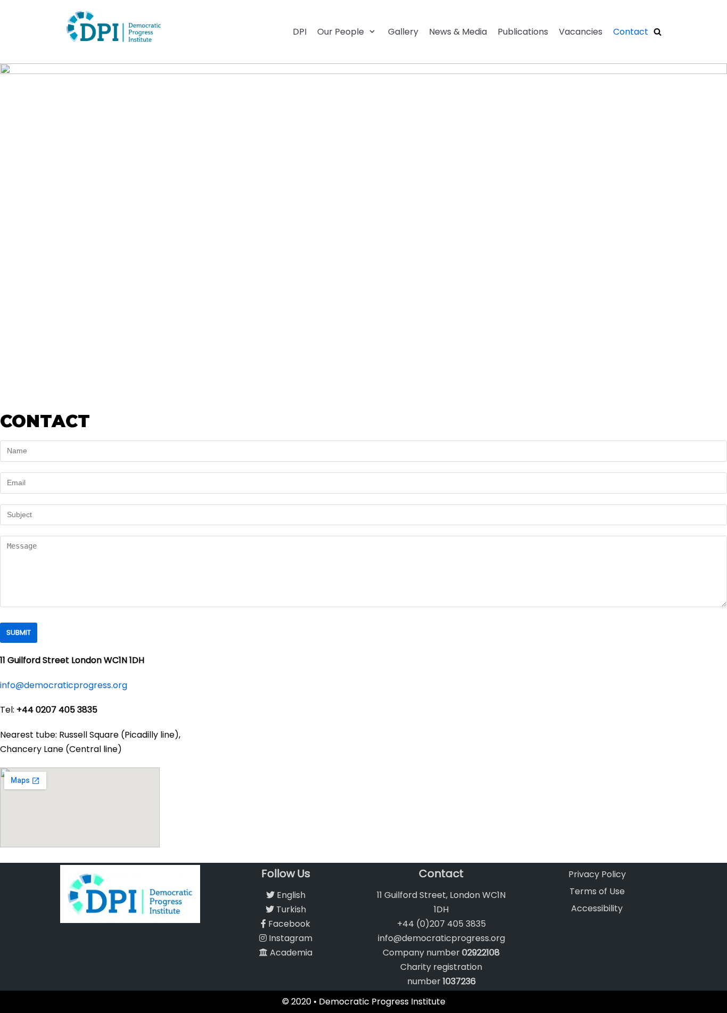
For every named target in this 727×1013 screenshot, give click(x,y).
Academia (290, 952)
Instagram (289, 938)
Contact (630, 32)
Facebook (288, 924)
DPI (300, 32)
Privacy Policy (597, 874)
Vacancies (580, 32)
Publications (523, 32)
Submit (18, 632)
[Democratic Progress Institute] (113, 26)
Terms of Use (597, 891)
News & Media (458, 32)
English (290, 895)
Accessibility (597, 908)
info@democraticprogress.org (63, 685)
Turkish (290, 909)
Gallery (403, 32)
